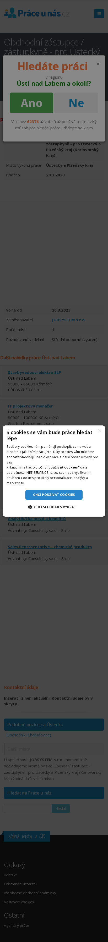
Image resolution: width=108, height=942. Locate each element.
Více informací (37, 483)
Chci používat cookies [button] (54, 494)
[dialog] (54, 471)
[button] (54, 507)
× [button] (99, 431)
